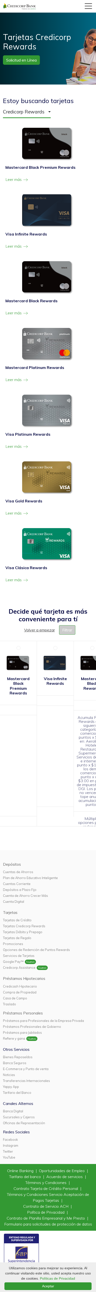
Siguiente (87, 661)
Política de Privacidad (46, 1212)
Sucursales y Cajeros (19, 1117)
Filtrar (67, 629)
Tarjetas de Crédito (17, 920)
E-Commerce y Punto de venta (25, 1069)
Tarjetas (10, 912)
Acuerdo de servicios (65, 1176)
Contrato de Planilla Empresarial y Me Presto (46, 1218)
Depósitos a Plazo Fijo (19, 890)
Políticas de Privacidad (57, 1278)
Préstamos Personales (23, 1013)
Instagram (10, 1145)
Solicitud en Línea (21, 60)
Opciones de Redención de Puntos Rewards (36, 950)
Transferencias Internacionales (26, 1081)
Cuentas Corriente (17, 884)
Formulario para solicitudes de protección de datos (48, 1224)
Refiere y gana (14, 1038)
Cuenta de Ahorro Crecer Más (25, 896)
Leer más (14, 179)
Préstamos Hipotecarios (24, 978)
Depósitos (12, 864)
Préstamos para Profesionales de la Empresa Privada (43, 1021)
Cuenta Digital (13, 902)
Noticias (9, 1075)
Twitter (8, 1151)
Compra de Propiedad (19, 992)
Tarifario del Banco (17, 1093)
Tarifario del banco (25, 1176)
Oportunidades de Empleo (62, 1170)
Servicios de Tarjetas (18, 956)
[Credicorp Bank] (19, 6)
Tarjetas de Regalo (17, 938)
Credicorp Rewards (24, 112)
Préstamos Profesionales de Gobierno (32, 1027)
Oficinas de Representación (24, 1123)
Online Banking (20, 1170)
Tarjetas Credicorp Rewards (24, 926)
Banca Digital (13, 1111)
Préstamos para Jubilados (22, 1032)
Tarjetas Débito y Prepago (22, 932)
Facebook (10, 1139)
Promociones (13, 944)
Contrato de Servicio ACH (46, 1206)
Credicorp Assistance (19, 967)
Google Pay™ (13, 962)
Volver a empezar (39, 629)
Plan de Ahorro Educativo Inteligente (30, 878)
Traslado (9, 1004)
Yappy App (11, 1087)
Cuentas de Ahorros (18, 872)
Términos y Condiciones (46, 1182)
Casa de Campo (15, 998)
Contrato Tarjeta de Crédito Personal (46, 1188)
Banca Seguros (14, 1063)
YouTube (9, 1157)
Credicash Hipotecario (20, 986)
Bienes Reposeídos (17, 1057)
